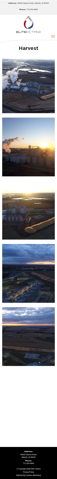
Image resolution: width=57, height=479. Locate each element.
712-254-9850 (32, 9)
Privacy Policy (28, 472)
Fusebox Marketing (33, 475)
